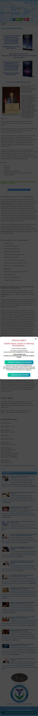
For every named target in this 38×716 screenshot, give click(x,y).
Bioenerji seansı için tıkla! (20, 375)
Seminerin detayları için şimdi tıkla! (20, 362)
